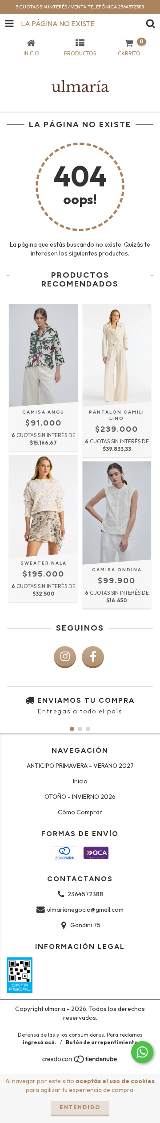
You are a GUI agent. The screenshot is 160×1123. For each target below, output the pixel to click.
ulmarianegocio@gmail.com (85, 910)
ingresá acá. (39, 1042)
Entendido (80, 1107)
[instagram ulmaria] (65, 657)
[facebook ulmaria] (93, 657)
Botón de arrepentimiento (102, 1042)
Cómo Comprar (80, 812)
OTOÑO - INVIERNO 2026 (80, 797)
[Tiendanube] (80, 1061)
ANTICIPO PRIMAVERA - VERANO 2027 (80, 766)
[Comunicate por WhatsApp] (142, 1052)
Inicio (80, 781)
